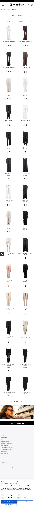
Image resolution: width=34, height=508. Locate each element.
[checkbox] (2, 495)
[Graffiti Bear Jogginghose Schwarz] (8, 327)
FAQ (2, 471)
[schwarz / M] (24, 205)
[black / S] (25, 286)
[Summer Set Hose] (25, 58)
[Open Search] (29, 5)
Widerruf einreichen (17, 423)
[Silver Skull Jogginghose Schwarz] (8, 383)
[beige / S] (8, 312)
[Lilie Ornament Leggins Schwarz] (25, 355)
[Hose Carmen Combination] (8, 33)
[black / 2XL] (11, 45)
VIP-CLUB (3, 465)
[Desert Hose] (25, 191)
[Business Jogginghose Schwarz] (25, 271)
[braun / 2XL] (8, 45)
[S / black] (25, 152)
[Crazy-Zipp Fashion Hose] (25, 138)
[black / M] (26, 125)
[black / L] (26, 98)
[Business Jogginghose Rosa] (8, 271)
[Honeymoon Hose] (25, 112)
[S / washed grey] (8, 178)
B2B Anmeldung (5, 475)
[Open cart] (32, 5)
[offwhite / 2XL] (6, 45)
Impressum (4, 437)
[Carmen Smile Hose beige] (8, 244)
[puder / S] (8, 286)
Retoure (3, 473)
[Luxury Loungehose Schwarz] (25, 244)
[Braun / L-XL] (24, 72)
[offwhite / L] (24, 98)
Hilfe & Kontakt (4, 469)
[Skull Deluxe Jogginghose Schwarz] (8, 355)
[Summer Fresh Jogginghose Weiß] (25, 327)
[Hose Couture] (25, 85)
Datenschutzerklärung (6, 443)
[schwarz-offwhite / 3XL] (24, 178)
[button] (4, 482)
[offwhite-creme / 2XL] (26, 178)
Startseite (3, 9)
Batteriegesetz (4, 453)
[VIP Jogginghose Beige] (8, 299)
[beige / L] (26, 205)
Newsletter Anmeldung (7, 467)
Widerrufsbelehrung (6, 441)
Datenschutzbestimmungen (25, 482)
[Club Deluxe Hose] (25, 165)
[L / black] (8, 370)
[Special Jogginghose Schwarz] (25, 218)
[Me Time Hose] (8, 165)
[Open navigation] (5, 5)
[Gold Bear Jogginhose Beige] (25, 299)
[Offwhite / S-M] (26, 72)
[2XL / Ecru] (25, 342)
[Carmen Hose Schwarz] (25, 383)
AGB (2, 439)
